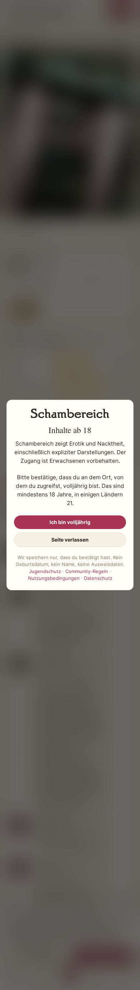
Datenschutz (98, 578)
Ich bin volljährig (70, 522)
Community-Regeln (86, 571)
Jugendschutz (45, 571)
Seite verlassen (70, 540)
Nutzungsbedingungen (54, 578)
